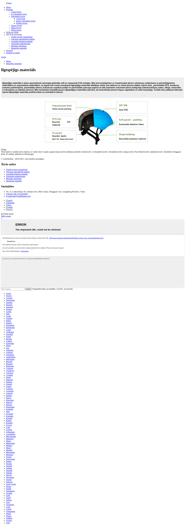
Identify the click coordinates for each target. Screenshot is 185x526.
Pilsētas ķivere (21, 23)
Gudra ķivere (16, 12)
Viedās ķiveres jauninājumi (21, 37)
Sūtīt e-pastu (6, 216)
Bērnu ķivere (16, 30)
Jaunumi (9, 50)
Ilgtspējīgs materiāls (19, 48)
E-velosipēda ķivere (19, 14)
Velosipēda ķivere (18, 16)
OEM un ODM (12, 32)
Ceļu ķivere (20, 19)
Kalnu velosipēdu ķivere (25, 21)
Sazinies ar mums (13, 53)
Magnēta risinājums (19, 46)
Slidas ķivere (16, 28)
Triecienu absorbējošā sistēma (23, 39)
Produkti (9, 10)
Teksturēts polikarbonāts (20, 44)
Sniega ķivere (16, 25)
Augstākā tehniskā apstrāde (22, 41)
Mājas (8, 7)
